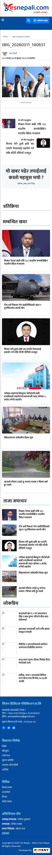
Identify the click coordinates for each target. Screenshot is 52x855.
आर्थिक (5, 770)
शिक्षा (4, 746)
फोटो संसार (7, 802)
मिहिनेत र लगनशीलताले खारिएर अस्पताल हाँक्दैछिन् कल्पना (33, 645)
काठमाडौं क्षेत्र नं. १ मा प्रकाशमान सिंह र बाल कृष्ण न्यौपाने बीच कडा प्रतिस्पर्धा (33, 617)
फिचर (4, 797)
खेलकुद (5, 751)
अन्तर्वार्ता (6, 792)
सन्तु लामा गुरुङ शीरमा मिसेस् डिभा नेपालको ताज (34, 661)
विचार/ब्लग (7, 787)
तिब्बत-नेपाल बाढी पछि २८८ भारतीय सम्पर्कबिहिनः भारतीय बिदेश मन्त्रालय (26, 262)
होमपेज (5, 36)
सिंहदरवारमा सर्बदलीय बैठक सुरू (18, 438)
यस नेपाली (13, 53)
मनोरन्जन (6, 756)
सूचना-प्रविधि (7, 760)
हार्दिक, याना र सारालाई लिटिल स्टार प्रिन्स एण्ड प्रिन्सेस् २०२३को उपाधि (33, 678)
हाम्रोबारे (5, 833)
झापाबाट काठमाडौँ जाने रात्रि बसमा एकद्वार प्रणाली (34, 630)
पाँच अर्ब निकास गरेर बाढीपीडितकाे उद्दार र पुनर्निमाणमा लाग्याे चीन (22, 306)
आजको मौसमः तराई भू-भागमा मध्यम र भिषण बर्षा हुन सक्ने (26, 483)
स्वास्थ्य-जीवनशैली (10, 765)
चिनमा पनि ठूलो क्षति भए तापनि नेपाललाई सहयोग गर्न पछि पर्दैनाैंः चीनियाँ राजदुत (22, 350)
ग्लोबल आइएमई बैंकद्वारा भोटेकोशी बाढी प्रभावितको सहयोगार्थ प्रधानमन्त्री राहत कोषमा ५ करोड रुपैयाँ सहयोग (25, 396)
